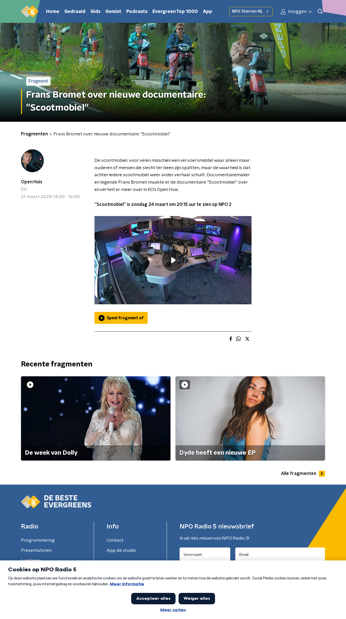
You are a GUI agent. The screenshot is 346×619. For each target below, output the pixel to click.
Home (52, 11)
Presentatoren (36, 550)
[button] (320, 11)
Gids (95, 11)
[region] (173, 260)
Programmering (38, 540)
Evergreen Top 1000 (175, 11)
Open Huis (31, 182)
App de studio (121, 550)
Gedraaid (74, 11)
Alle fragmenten (298, 473)
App (207, 11)
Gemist (113, 11)
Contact (115, 540)
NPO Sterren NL (247, 11)
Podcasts (136, 11)
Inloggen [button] (296, 11)
